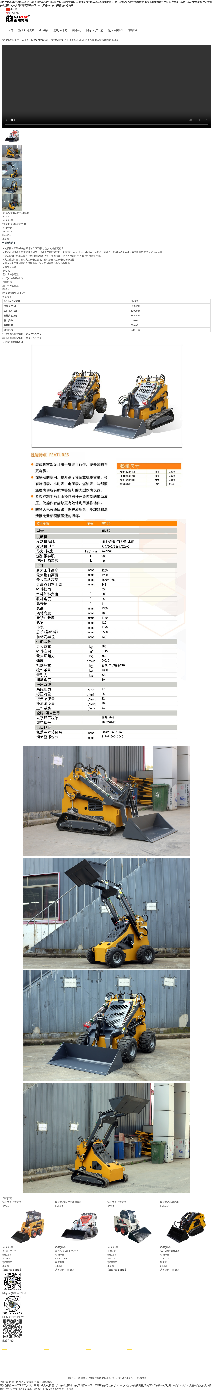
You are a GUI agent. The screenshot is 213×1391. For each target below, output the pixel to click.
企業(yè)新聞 (50, 1353)
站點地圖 (141, 1377)
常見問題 (48, 1363)
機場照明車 (8, 1363)
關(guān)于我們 (94, 30)
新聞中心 (76, 30)
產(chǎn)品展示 (26, 30)
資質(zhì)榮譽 (93, 1363)
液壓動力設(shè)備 (12, 1368)
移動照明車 (8, 1358)
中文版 (13, 9)
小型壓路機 (8, 1353)
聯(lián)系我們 (115, 30)
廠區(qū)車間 (60, 30)
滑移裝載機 (57, 39)
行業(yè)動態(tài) (52, 1358)
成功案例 (43, 30)
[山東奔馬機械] (106, 18)
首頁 (10, 30)
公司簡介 (90, 1353)
